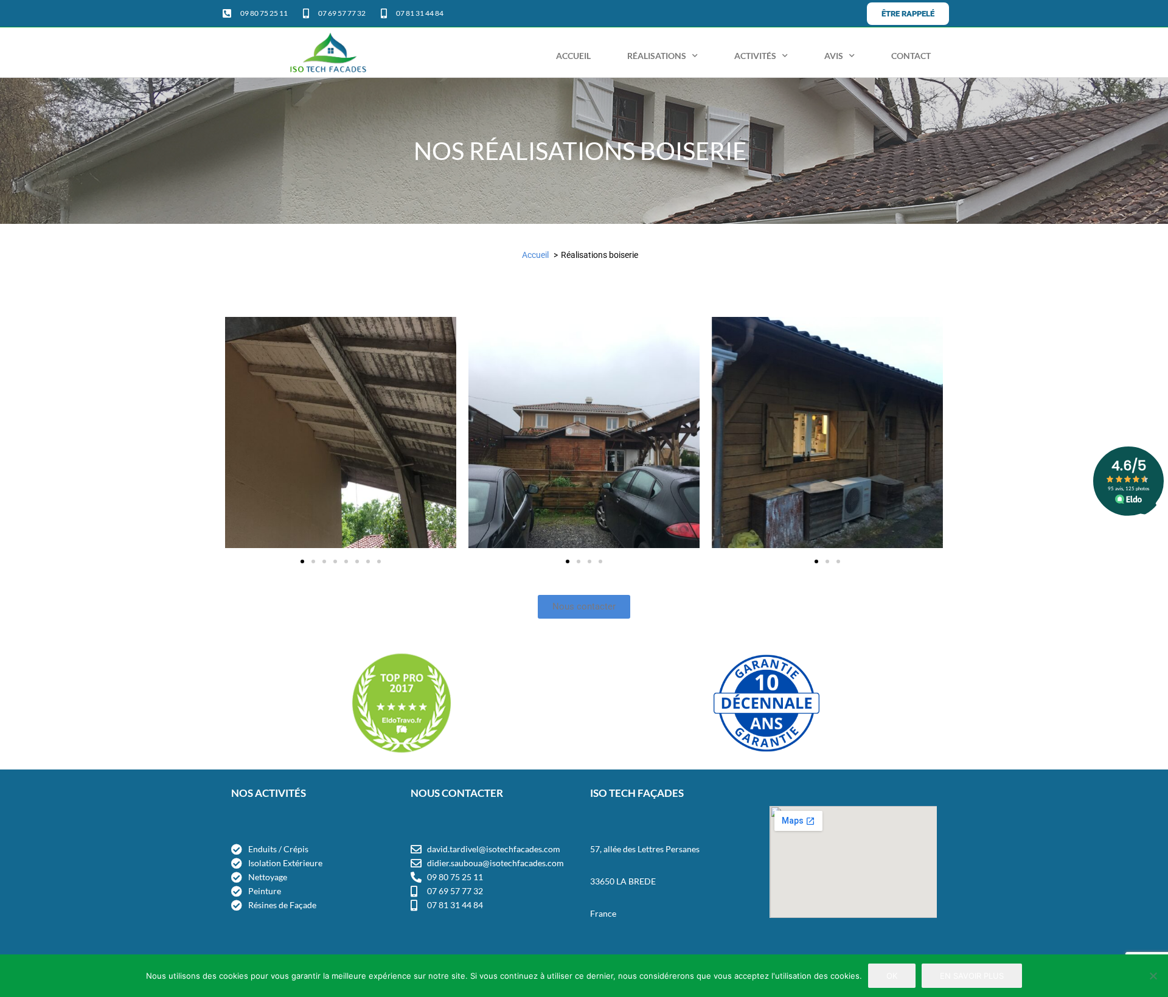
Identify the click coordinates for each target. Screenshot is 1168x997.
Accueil (573, 55)
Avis (833, 55)
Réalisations (656, 55)
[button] (237, 434)
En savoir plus (972, 976)
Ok (891, 976)
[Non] (1153, 976)
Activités (755, 55)
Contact (911, 55)
